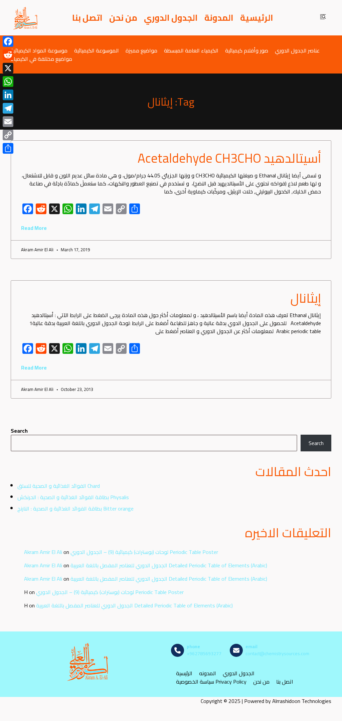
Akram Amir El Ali (43, 552)
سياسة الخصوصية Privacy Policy (211, 681)
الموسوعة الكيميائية (96, 50)
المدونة (218, 17)
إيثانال (305, 298)
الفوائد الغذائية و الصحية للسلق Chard (58, 486)
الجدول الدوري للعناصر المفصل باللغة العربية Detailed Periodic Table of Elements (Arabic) (168, 565)
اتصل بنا (87, 17)
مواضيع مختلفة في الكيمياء (41, 58)
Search (19, 431)
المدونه (207, 673)
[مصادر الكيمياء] (26, 18)
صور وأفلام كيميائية (246, 50)
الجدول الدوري (171, 17)
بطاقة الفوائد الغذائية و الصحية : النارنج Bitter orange (75, 508)
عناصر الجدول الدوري (297, 50)
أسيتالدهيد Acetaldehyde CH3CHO (229, 158)
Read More (34, 228)
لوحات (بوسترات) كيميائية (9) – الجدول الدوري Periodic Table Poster (144, 552)
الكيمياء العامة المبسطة (191, 50)
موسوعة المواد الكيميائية (39, 50)
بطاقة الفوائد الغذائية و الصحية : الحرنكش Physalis (73, 497)
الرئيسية (256, 17)
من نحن (123, 17)
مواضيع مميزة (141, 50)
